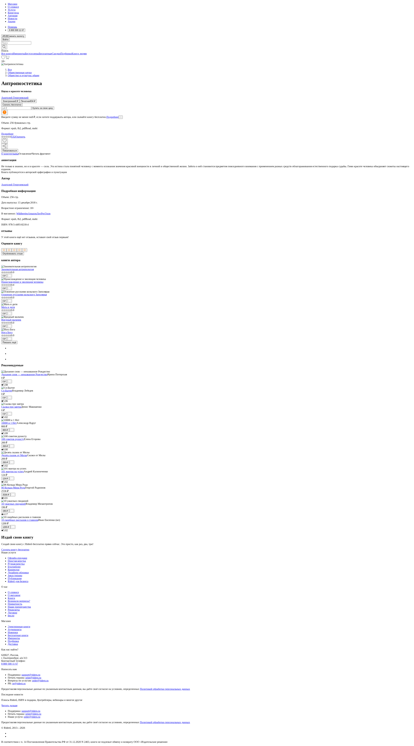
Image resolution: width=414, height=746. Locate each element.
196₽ (5, 511)
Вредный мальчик (11, 319)
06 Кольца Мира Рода (13, 487)
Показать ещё (9, 342)
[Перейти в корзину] (7, 58)
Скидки (56, 53)
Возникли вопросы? (19, 601)
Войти (5, 39)
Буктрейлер (14, 566)
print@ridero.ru (33, 677)
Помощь (12, 27)
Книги (11, 598)
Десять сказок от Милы (14, 455)
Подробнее (112, 117)
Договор (12, 612)
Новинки (13, 632)
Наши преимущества (19, 606)
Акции (11, 21)
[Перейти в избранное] (3, 58)
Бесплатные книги (18, 635)
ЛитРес (41, 213)
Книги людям (79, 53)
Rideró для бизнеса (18, 581)
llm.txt (11, 615)
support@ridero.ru (31, 674)
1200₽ (6, 527)
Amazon (32, 213)
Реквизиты (14, 609)
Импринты (19, 53)
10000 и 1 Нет (9, 423)
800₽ (5, 430)
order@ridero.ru (40, 680)
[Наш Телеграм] (9, 736)
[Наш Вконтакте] (9, 733)
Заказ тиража (15, 575)
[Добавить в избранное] (4, 140)
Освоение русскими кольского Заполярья (24, 294)
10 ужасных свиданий (13, 503)
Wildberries (22, 213)
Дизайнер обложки (18, 572)
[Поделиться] (4, 146)
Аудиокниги (15, 629)
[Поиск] (4, 47)
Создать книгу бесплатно (15, 549)
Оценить (20, 136)
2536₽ (6, 495)
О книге (5, 153)
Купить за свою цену (43, 108)
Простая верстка (17, 561)
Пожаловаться (10, 150)
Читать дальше (9, 705)
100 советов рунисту (12, 439)
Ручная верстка (16, 563)
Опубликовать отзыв (13, 253)
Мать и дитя (8, 307)
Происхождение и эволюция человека (22, 282)
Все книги (7, 53)
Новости (12, 18)
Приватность (15, 604)
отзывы (14, 153)
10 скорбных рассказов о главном (19, 520)
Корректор (13, 569)
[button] (207, 46)
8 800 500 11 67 (9, 663)
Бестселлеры (32, 53)
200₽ (5, 446)
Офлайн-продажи (17, 558)
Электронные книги (19, 626)
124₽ (5, 478)
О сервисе (13, 6)
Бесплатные (45, 53)
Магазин (12, 4)
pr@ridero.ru (19, 683)
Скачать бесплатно (12, 104)
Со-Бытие (6, 390)
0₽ (4, 276)
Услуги (12, 9)
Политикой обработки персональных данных (165, 689)
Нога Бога (6, 332)
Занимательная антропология (17, 269)
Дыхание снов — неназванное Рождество (24, 374)
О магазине (14, 595)
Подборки (66, 53)
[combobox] (207, 43)
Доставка (13, 644)
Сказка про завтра (11, 406)
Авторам (12, 15)
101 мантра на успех (12, 471)
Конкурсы (13, 12)
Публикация (15, 578)
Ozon (47, 213)
